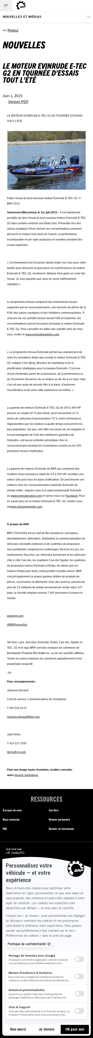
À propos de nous (12, 810)
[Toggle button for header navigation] (6, 5)
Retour (13, 30)
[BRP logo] (21, 5)
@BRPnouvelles (17, 624)
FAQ (5, 829)
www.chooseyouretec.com (26, 506)
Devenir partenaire (59, 819)
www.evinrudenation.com (26, 495)
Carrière (53, 810)
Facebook (71, 495)
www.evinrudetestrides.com (42, 334)
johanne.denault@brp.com (23, 716)
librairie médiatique (26, 775)
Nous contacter (11, 819)
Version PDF (18, 102)
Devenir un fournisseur (61, 829)
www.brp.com (15, 615)
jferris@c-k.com (16, 752)
